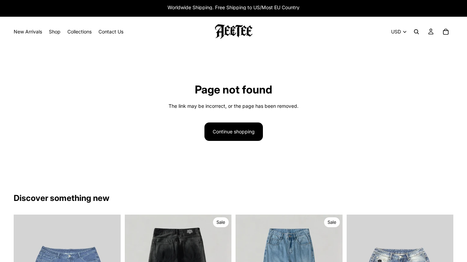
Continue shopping (234, 131)
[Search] (416, 31)
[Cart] (445, 31)
